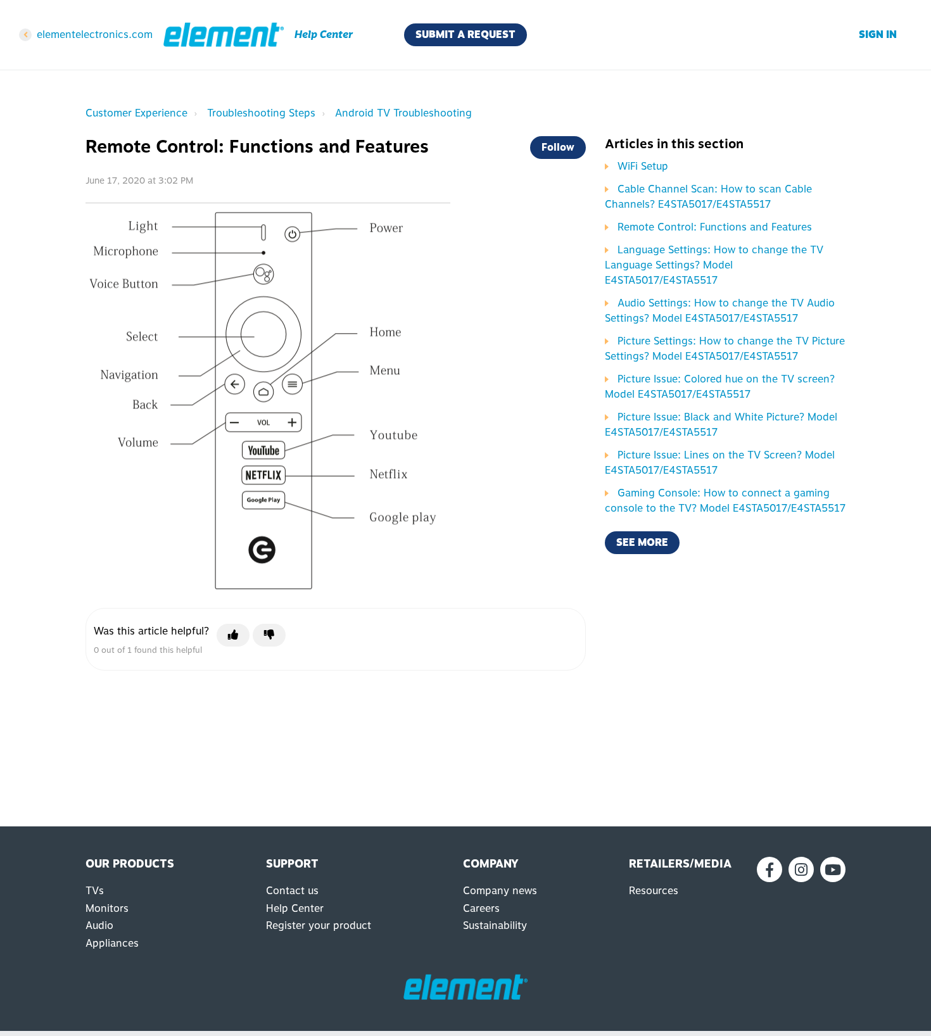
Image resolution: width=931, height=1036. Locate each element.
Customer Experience (136, 113)
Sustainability (495, 925)
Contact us (292, 891)
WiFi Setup (643, 166)
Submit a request (465, 34)
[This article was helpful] (233, 635)
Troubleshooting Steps (261, 113)
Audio (99, 925)
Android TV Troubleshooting (403, 113)
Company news (500, 891)
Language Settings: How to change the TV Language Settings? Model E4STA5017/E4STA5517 (714, 265)
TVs (95, 891)
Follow (558, 147)
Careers (481, 908)
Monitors (107, 908)
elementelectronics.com (95, 34)
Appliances (112, 943)
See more (642, 542)
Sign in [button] (878, 34)
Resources (653, 891)
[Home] (223, 34)
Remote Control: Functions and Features (715, 227)
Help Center (295, 908)
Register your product (318, 925)
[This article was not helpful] (269, 635)
